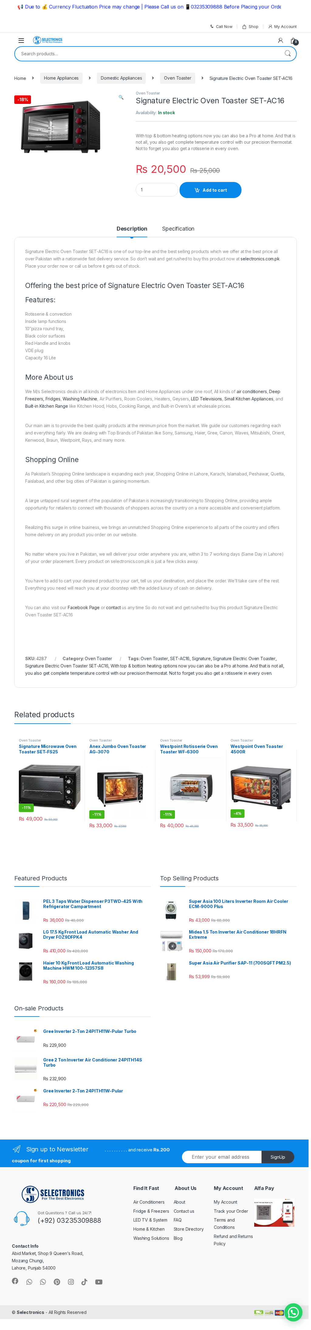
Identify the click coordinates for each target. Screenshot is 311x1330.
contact (113, 607)
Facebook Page (84, 607)
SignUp (278, 1157)
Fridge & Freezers (151, 1211)
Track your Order (231, 1211)
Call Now (224, 26)
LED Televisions (206, 398)
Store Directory (189, 1229)
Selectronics (30, 1312)
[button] (293, 1312)
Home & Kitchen (149, 1229)
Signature (201, 658)
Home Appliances (61, 78)
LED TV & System (150, 1219)
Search (287, 54)
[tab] (132, 231)
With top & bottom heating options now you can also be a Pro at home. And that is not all (197, 665)
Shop (253, 26)
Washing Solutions (151, 1238)
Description (132, 229)
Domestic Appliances (121, 78)
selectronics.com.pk (260, 258)
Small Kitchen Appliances (248, 398)
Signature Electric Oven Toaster (244, 658)
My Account (285, 26)
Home (20, 78)
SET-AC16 (180, 658)
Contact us (184, 1211)
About (179, 1202)
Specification (178, 229)
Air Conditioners (149, 1202)
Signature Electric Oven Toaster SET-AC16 (66, 665)
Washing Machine (80, 398)
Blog (178, 1238)
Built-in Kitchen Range (46, 406)
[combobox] (147, 54)
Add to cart (215, 190)
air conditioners (252, 391)
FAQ (178, 1219)
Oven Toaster (177, 78)
